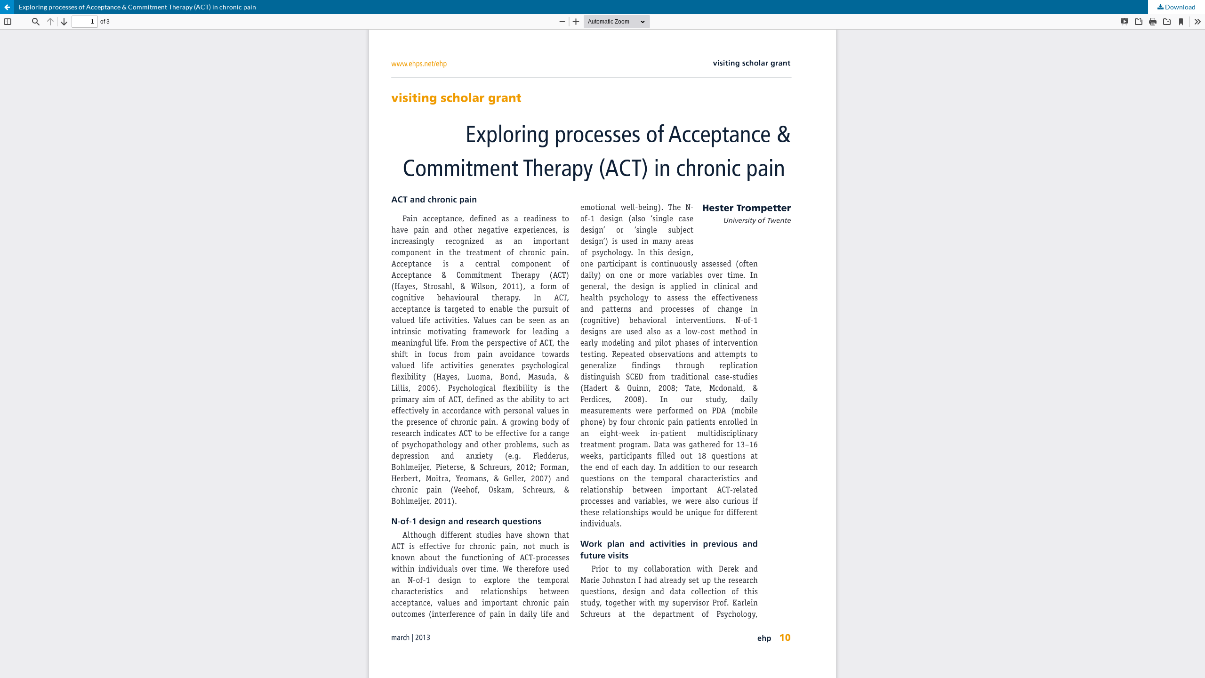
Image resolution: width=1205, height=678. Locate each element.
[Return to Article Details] (7, 7)
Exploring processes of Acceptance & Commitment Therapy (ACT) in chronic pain (137, 7)
